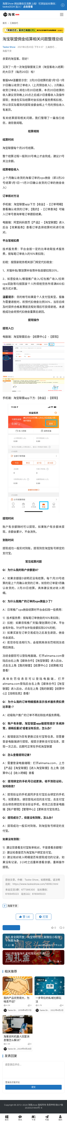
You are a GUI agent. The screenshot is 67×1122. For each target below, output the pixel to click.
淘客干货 (7, 50)
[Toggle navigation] (61, 14)
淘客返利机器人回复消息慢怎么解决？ (16, 1038)
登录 (7, 1082)
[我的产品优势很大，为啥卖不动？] (17, 985)
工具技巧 (49, 47)
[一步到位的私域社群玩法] (49, 985)
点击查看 (28, 6)
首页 (5, 23)
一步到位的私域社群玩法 (48, 999)
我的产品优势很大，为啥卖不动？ (16, 999)
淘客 (28, 177)
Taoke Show (9, 47)
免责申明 (51, 1105)
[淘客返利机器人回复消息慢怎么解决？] (17, 1024)
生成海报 (13, 927)
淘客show (32, 1105)
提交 (33, 1087)
